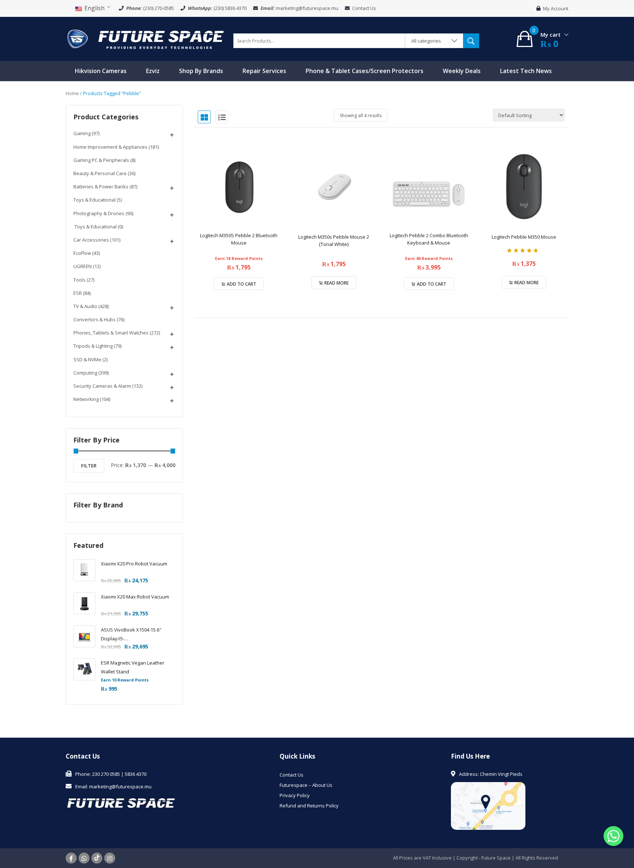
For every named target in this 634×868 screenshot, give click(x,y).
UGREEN (82, 266)
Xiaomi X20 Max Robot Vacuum (135, 596)
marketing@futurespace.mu (307, 8)
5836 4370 (135, 774)
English (94, 8)
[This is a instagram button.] (109, 858)
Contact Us (364, 8)
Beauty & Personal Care (100, 173)
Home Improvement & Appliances (110, 147)
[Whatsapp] (613, 836)
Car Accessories (91, 239)
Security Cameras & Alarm (102, 386)
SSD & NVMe (87, 359)
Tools (79, 279)
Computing (85, 372)
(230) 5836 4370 (230, 8)
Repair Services (264, 71)
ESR (77, 293)
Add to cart (241, 284)
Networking (86, 399)
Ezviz (153, 71)
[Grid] (204, 117)
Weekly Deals (462, 71)
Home (72, 93)
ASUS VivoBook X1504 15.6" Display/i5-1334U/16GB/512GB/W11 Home (135, 634)
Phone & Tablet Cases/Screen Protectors (364, 71)
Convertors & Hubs (94, 319)
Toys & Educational (94, 199)
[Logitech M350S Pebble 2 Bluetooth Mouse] (238, 186)
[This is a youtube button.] (96, 858)
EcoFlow (82, 253)
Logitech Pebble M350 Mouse (524, 237)
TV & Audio (85, 306)
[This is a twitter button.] (84, 858)
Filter (88, 465)
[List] (221, 117)
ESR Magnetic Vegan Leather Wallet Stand (132, 667)
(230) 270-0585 (158, 8)
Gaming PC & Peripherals (101, 160)
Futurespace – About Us (306, 785)
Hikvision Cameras (101, 71)
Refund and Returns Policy (309, 805)
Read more (336, 283)
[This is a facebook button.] (71, 858)
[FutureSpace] (146, 38)
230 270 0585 (106, 774)
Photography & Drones (98, 213)
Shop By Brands (201, 71)
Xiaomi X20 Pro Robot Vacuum (134, 563)
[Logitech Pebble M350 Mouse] (523, 186)
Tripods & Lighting (93, 346)
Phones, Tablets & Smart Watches (111, 332)
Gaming (82, 133)
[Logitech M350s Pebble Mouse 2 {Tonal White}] (333, 186)
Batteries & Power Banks (100, 186)
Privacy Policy (295, 795)
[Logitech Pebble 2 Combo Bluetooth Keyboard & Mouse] (428, 186)
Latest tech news (526, 71)
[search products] (471, 40)
